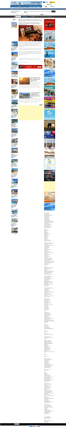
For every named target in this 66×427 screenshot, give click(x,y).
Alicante (39, 11)
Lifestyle (30, 14)
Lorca (40, 22)
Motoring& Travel (27, 14)
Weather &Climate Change (18, 14)
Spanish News (38, 14)
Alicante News (13, 14)
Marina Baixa (36, 11)
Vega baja (28, 11)
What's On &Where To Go (22, 14)
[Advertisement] (30, 112)
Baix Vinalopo (43, 11)
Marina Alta (32, 11)
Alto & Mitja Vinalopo (48, 11)
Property (34, 14)
